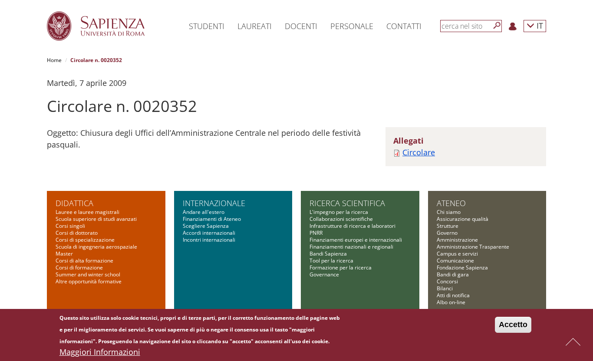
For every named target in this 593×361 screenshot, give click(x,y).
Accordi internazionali (209, 232)
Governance (324, 274)
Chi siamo (449, 212)
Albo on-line (451, 302)
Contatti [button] (404, 26)
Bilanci (445, 288)
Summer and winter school (88, 274)
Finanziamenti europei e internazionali (356, 239)
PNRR (316, 232)
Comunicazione (455, 260)
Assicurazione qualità (462, 219)
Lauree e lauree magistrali (87, 212)
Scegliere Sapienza (206, 226)
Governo (447, 232)
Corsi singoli (70, 226)
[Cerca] (497, 25)
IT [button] (538, 25)
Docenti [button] (301, 26)
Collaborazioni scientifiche (341, 219)
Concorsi (447, 281)
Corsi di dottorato (77, 232)
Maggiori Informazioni (99, 352)
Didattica (74, 203)
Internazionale (214, 203)
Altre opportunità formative (89, 281)
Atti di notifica (453, 295)
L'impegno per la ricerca (339, 212)
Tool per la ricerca (331, 260)
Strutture (447, 226)
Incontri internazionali (209, 239)
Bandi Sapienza (328, 253)
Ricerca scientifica (347, 203)
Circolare (418, 152)
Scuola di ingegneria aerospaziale (96, 246)
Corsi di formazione (79, 267)
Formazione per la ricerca (341, 267)
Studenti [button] (206, 26)
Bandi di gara (453, 274)
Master (64, 253)
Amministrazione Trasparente (473, 246)
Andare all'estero (203, 212)
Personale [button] (351, 26)
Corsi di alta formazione (84, 260)
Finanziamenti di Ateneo (212, 219)
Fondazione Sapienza (462, 267)
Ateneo (451, 203)
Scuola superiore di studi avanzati (96, 219)
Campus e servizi (457, 253)
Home (54, 60)
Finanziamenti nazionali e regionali (351, 246)
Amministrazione (457, 239)
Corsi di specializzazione (85, 239)
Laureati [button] (254, 26)
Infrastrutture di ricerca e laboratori (352, 226)
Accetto (513, 324)
